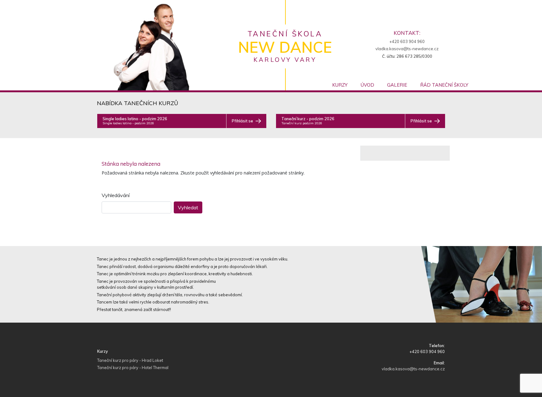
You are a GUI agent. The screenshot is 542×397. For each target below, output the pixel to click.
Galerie (397, 85)
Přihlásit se (242, 120)
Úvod (367, 85)
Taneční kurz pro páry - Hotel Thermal (132, 367)
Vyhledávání (116, 195)
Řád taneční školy (444, 85)
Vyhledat (188, 207)
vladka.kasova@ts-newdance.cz (406, 48)
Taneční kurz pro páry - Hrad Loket (130, 360)
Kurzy (340, 85)
